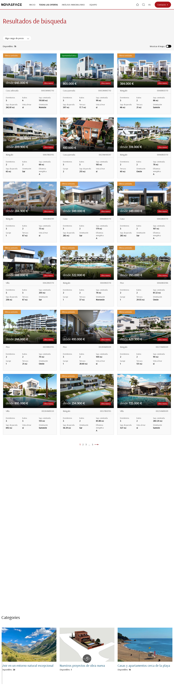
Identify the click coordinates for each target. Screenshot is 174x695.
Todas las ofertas (48, 4)
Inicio (32, 4)
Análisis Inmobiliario (74, 4)
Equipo (93, 4)
